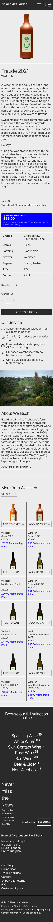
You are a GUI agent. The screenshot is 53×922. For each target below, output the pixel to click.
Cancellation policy (32, 912)
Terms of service (25, 909)
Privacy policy (8, 909)
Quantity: (7, 293)
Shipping (19, 205)
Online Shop (8, 869)
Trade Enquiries (11, 872)
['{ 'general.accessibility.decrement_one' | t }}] (2, 300)
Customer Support (12, 888)
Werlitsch (7, 76)
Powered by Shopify (11, 906)
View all (7, 494)
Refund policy (30, 906)
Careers (6, 876)
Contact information (11, 912)
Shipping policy (42, 909)
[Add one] (13, 300)
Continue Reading (14, 467)
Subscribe (44, 822)
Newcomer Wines (19, 902)
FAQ (3, 884)
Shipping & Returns (13, 880)
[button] (44, 4)
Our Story (7, 865)
